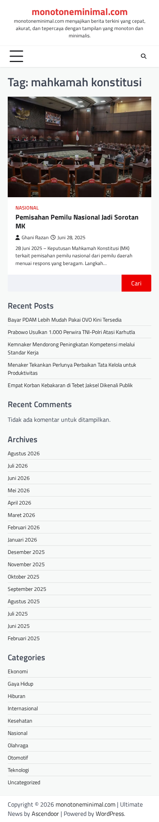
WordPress (110, 813)
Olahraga (18, 745)
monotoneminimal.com (80, 11)
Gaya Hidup (20, 683)
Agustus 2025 (24, 601)
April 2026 (19, 502)
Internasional (23, 708)
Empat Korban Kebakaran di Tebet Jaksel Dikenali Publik (70, 385)
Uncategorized (24, 782)
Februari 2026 (24, 527)
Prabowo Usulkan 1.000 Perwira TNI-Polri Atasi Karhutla (71, 332)
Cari (136, 283)
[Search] (143, 56)
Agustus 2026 (24, 453)
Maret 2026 (21, 515)
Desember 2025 (26, 552)
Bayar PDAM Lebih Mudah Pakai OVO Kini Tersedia (65, 319)
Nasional (27, 208)
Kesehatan (20, 720)
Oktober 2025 (23, 576)
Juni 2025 (19, 626)
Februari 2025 (24, 638)
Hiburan (16, 696)
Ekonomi (18, 671)
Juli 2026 (18, 465)
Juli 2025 (18, 613)
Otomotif (18, 757)
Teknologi (18, 770)
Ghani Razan (35, 237)
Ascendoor (45, 813)
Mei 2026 (19, 490)
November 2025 (26, 564)
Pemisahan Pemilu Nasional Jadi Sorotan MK (77, 221)
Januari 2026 (22, 539)
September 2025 (27, 589)
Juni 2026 (19, 478)
